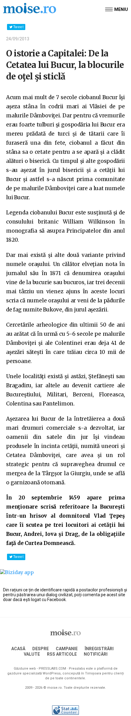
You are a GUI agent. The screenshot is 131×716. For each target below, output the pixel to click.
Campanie (67, 648)
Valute (32, 654)
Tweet (18, 27)
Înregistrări (99, 648)
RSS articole (62, 654)
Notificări (96, 654)
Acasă (18, 648)
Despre (40, 648)
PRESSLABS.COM (52, 669)
